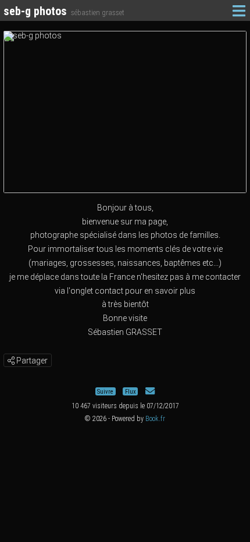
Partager (31, 360)
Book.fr (155, 419)
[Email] (150, 391)
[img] (11, 360)
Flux (130, 391)
